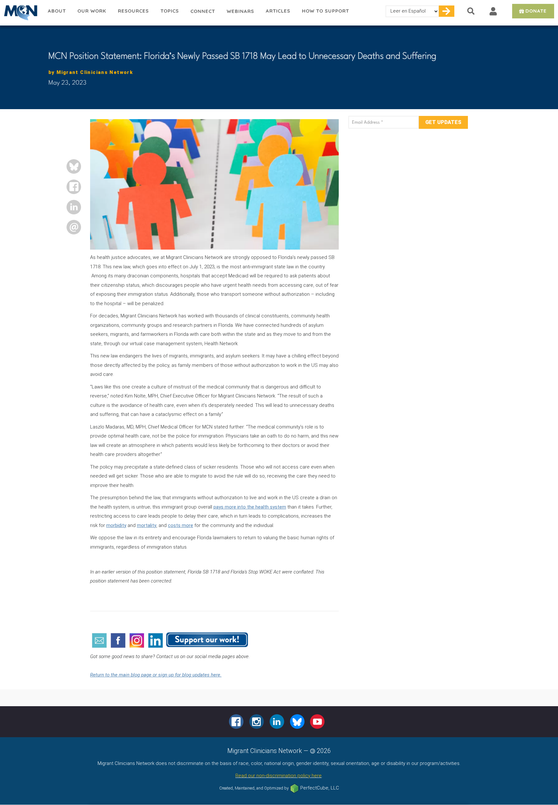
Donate (536, 11)
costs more (180, 525)
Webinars (240, 11)
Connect (203, 11)
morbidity (116, 525)
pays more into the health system (249, 507)
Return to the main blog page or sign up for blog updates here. (156, 675)
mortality (146, 525)
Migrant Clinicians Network (21, 12)
